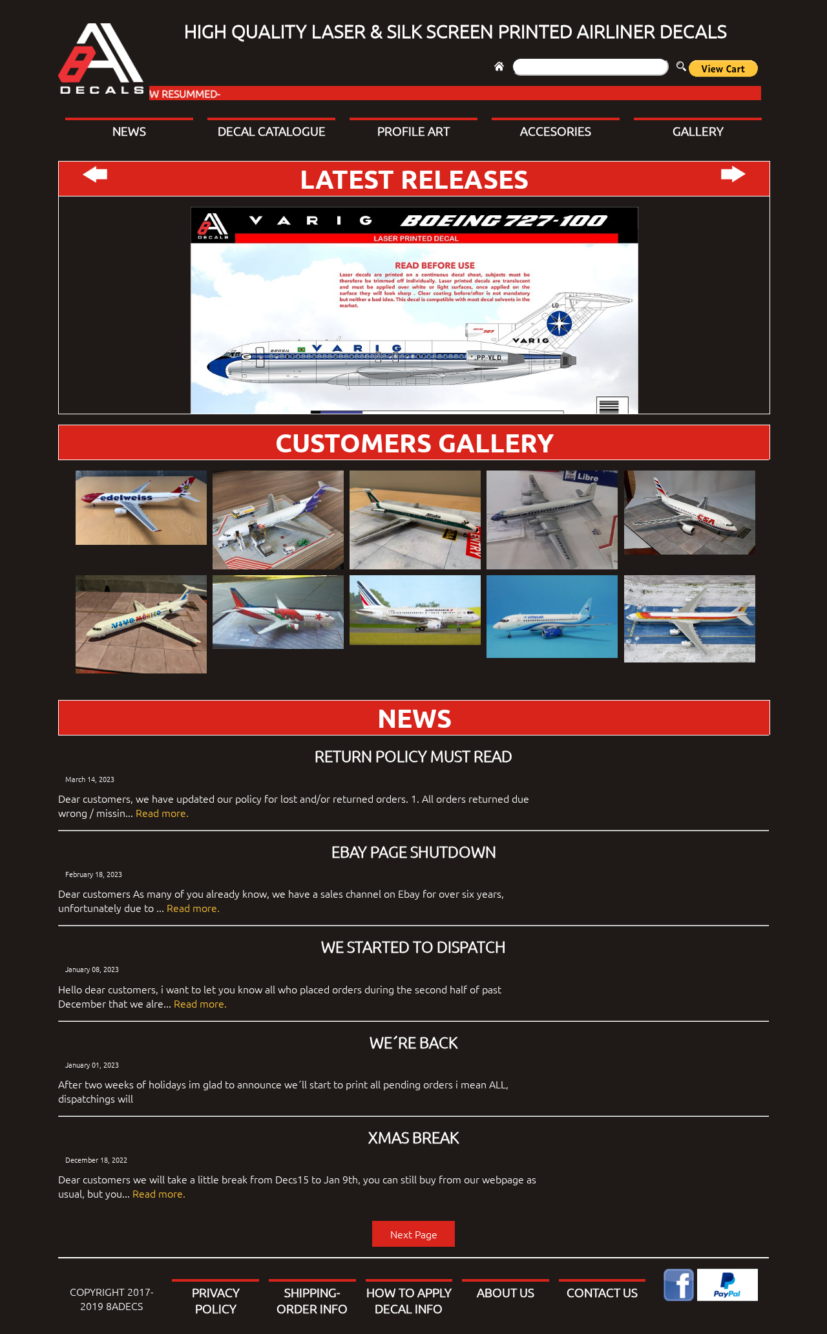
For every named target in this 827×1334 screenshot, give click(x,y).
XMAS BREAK (413, 1137)
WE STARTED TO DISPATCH (413, 946)
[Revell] (141, 509)
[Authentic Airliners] (689, 620)
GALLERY (698, 130)
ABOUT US (505, 1292)
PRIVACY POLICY (216, 1300)
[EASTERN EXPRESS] (689, 514)
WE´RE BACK (413, 1042)
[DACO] (278, 613)
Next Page (413, 1234)
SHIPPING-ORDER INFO (312, 1300)
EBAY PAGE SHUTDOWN (413, 851)
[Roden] (552, 521)
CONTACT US (602, 1292)
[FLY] (415, 521)
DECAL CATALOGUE (272, 130)
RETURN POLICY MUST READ (413, 755)
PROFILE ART (413, 130)
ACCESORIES (555, 130)
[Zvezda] (552, 618)
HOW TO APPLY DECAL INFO (409, 1300)
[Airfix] (278, 521)
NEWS (129, 130)
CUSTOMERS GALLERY (414, 442)
